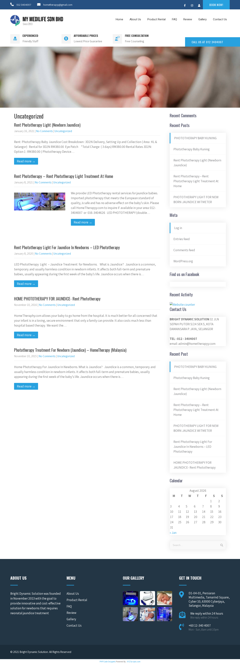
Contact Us (220, 19)
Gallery (202, 19)
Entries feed (181, 239)
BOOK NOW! (216, 5)
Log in (178, 228)
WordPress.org (183, 261)
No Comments (44, 131)
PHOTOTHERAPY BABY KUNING (195, 138)
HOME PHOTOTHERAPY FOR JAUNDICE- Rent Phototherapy (57, 299)
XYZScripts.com (133, 661)
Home (119, 19)
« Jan (173, 533)
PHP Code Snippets (108, 661)
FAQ (174, 19)
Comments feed (184, 250)
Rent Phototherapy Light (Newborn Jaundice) (47, 125)
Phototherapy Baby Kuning (191, 149)
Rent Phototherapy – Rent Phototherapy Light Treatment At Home (63, 176)
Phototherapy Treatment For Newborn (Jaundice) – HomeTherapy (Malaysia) (70, 350)
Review (187, 19)
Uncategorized (63, 131)
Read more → (26, 161)
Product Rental (156, 19)
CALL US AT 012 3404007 (207, 42)
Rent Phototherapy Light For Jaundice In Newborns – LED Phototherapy (67, 247)
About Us (135, 19)
